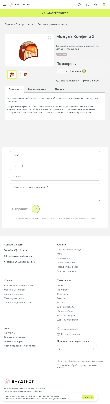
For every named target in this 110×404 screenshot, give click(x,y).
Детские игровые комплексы (52, 24)
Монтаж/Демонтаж (14, 290)
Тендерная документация (18, 302)
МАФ (59, 254)
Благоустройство (25, 24)
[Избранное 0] (79, 4)
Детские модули (66, 315)
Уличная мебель (65, 307)
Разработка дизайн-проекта (19, 285)
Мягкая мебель (65, 311)
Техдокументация (14, 298)
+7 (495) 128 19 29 (89, 81)
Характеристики (37, 88)
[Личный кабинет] (87, 4)
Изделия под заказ (14, 294)
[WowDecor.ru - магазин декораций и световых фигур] (24, 382)
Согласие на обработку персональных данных (77, 366)
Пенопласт (63, 290)
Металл (61, 302)
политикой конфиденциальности (83, 218)
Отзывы (59, 88)
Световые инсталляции (69, 250)
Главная (9, 24)
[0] (104, 4)
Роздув (61, 298)
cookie (24, 396)
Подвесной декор (66, 262)
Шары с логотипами (67, 320)
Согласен (87, 397)
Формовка (62, 294)
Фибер (60, 285)
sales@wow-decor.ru (20, 256)
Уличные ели (63, 258)
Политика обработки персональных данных (80, 361)
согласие (28, 218)
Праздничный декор (67, 267)
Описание (14, 89)
